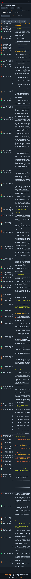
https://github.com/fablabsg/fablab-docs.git (13, 10)
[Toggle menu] (29, 1)
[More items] (29, 12)
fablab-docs (11, 5)
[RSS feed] (2, 8)
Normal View (10, 21)
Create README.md (7, 26)
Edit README (6, 222)
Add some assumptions (8, 529)
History (16, 21)
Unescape (23, 21)
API (21, 577)
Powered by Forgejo (7, 574)
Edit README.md (7, 29)
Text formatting (6, 91)
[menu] (11, 577)
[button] (10, 24)
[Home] (3, 1)
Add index (5, 45)
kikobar (5, 5)
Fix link (4, 50)
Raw (4, 21)
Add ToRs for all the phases (9, 444)
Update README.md (7, 23)
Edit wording (6, 304)
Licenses (17, 577)
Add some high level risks (9, 476)
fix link (4, 66)
